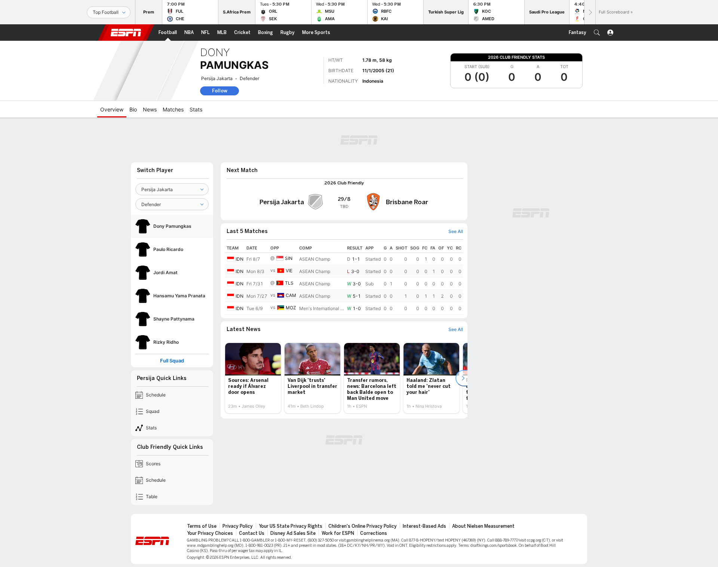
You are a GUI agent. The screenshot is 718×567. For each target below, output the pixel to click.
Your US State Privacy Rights (290, 526)
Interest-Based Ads (424, 526)
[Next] (589, 12)
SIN (288, 258)
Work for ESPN (338, 533)
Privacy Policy (238, 526)
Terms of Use (202, 526)
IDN (239, 259)
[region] (344, 279)
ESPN (126, 32)
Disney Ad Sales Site (293, 533)
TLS (289, 283)
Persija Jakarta (217, 78)
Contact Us (251, 533)
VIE (289, 270)
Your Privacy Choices (210, 533)
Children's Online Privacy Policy (362, 526)
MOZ (291, 307)
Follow (219, 91)
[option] (253, 378)
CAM (291, 295)
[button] (597, 33)
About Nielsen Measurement (483, 526)
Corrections (373, 533)
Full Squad (172, 361)
